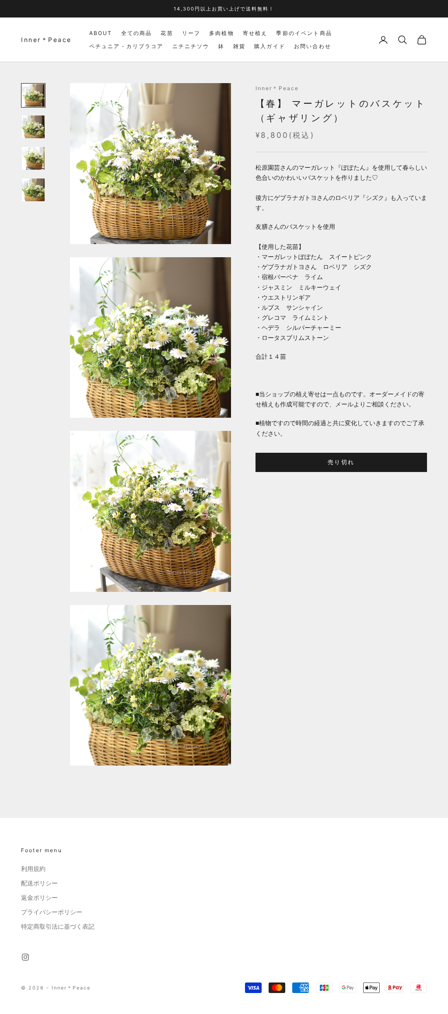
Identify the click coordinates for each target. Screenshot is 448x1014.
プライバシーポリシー (51, 912)
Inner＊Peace (277, 88)
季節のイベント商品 (304, 33)
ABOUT (100, 33)
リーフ (191, 33)
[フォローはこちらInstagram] (25, 957)
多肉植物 (221, 33)
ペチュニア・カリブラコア (126, 46)
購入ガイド (269, 46)
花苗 (167, 33)
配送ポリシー (39, 883)
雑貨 (239, 46)
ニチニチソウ (191, 46)
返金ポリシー (39, 898)
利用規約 (33, 869)
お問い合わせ (312, 46)
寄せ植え (255, 33)
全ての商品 (136, 33)
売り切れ (341, 461)
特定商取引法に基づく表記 (57, 926)
